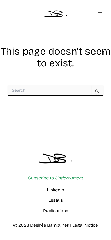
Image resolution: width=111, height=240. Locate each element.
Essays (55, 200)
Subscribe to (55, 178)
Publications (55, 210)
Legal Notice (85, 225)
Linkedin (55, 190)
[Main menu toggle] (100, 14)
